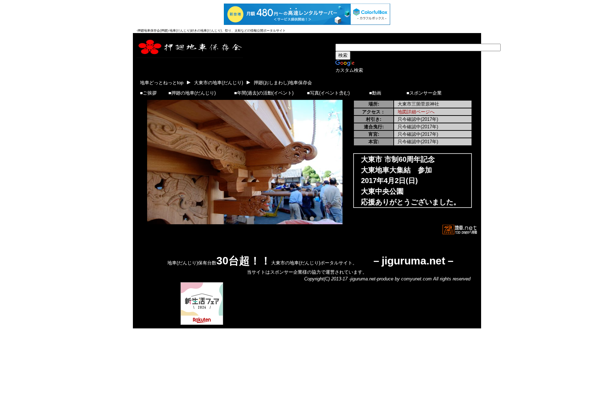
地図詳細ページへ (416, 111)
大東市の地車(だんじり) (218, 82)
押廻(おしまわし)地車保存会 (283, 82)
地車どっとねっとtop (161, 82)
